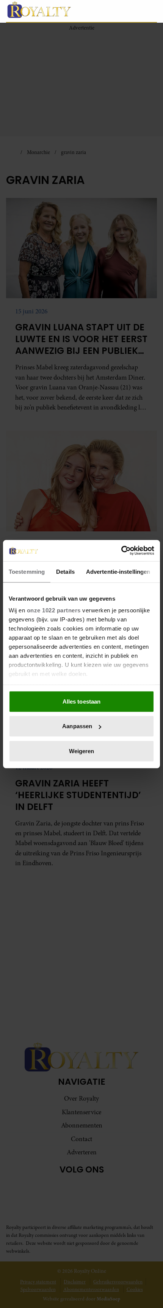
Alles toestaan (81, 701)
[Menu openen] (115, 11)
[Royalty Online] (53, 9)
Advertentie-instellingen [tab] (118, 571)
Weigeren (81, 750)
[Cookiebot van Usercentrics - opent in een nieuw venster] (121, 551)
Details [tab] (65, 571)
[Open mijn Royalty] (134, 11)
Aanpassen (77, 726)
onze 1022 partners (54, 610)
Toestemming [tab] (27, 571)
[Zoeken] (151, 11)
